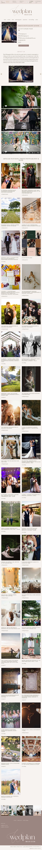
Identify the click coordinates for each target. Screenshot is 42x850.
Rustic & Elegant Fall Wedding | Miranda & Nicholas (10, 797)
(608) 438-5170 (22, 40)
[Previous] (1, 74)
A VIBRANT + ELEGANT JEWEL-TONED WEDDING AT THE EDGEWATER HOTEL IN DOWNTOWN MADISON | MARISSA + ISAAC (10, 360)
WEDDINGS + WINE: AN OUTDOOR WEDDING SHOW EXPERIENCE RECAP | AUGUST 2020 (10, 394)
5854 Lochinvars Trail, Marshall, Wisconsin (27, 38)
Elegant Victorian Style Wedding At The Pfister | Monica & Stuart (31, 764)
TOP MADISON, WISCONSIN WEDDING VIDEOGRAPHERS (31, 394)
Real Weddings (3, 261)
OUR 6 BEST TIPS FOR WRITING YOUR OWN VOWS (10, 461)
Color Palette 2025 (27, 257)
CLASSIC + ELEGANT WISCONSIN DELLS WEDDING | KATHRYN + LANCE (31, 495)
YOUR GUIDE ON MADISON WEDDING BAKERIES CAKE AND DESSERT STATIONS (10, 696)
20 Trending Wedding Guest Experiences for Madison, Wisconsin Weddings (8, 191)
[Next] (40, 74)
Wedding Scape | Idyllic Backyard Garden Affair (10, 764)
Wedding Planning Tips (4, 194)
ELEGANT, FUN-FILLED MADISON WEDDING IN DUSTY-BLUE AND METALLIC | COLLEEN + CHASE (29, 529)
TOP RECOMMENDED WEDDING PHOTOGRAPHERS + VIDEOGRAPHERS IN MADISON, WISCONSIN (31, 292)
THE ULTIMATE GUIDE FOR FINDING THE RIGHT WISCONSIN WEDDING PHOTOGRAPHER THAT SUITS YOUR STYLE (9, 662)
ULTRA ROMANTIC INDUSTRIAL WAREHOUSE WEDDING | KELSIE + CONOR (9, 730)
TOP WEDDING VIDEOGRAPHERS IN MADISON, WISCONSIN (9, 326)
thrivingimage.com (23, 34)
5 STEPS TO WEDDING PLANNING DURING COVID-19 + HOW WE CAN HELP (30, 428)
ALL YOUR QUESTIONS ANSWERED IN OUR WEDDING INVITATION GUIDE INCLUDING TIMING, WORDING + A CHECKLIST (30, 696)
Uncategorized (3, 397)
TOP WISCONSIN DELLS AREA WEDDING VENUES (31, 595)
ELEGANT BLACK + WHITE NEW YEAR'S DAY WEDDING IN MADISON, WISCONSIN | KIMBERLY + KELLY (31, 359)
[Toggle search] (27, 2)
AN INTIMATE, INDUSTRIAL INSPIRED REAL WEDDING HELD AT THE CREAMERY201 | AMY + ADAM (10, 495)
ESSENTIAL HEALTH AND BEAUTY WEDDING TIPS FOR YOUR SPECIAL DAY (10, 628)
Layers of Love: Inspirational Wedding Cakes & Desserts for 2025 (31, 225)
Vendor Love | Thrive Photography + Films (31, 730)
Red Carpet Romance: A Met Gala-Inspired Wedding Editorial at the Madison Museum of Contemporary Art (31, 192)
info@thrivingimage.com (24, 36)
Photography (26, 29)
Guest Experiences (21, 29)
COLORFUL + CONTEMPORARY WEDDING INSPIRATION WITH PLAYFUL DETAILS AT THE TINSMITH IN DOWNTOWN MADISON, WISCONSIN (10, 293)
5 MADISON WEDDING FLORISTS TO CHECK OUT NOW (30, 562)
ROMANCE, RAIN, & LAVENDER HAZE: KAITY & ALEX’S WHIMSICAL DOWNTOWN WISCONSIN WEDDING (10, 258)
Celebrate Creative (37, 848)
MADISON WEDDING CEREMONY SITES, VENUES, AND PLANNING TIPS (31, 628)
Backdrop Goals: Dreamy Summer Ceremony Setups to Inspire (10, 225)
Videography (31, 29)
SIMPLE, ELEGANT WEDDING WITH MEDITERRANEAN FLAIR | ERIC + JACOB (10, 529)
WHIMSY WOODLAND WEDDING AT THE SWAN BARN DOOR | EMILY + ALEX (31, 661)
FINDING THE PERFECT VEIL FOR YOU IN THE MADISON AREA (10, 562)
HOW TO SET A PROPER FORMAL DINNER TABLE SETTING (9, 595)
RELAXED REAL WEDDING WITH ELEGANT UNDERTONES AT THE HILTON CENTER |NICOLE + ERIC (31, 461)
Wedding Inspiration (25, 195)
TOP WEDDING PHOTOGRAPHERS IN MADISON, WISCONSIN (30, 326)
